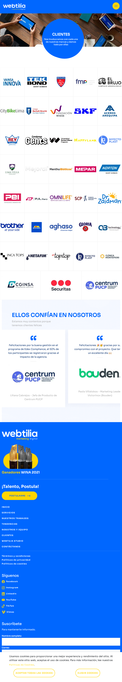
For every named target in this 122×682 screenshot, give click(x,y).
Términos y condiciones (16, 556)
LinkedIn (10, 593)
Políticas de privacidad (16, 560)
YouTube (10, 599)
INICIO (6, 507)
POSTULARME (17, 495)
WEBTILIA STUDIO (12, 541)
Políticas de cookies (14, 563)
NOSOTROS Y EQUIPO (15, 529)
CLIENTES (8, 535)
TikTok (9, 606)
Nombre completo (11, 636)
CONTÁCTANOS (11, 546)
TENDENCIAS (10, 524)
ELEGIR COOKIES (88, 673)
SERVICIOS (8, 512)
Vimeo (10, 612)
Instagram (11, 587)
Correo (5, 647)
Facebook (11, 581)
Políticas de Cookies (21, 665)
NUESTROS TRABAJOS (15, 518)
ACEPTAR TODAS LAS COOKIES (34, 673)
